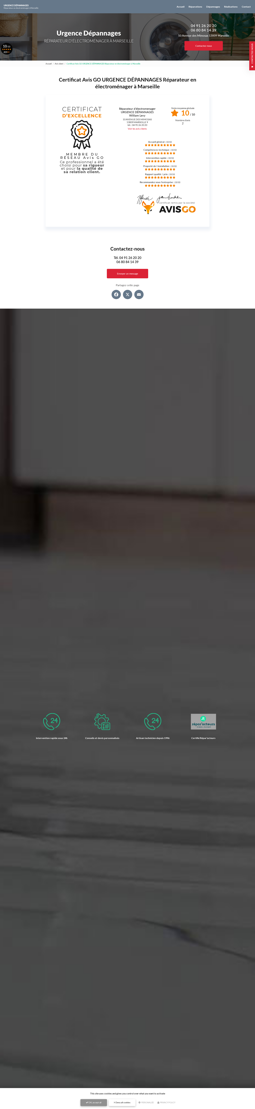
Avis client (59, 63)
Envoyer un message (127, 273)
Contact (246, 6)
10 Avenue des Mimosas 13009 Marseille (203, 35)
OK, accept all (94, 1102)
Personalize (147, 1102)
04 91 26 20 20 (203, 25)
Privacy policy (167, 1102)
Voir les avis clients (137, 128)
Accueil (180, 6)
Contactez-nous (203, 45)
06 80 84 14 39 (203, 30)
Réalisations (231, 6)
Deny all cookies (122, 1102)
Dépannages (213, 6)
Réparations (195, 6)
